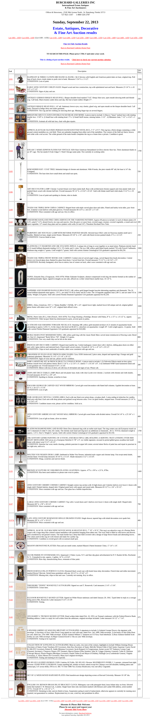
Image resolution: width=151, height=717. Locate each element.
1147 (11, 651)
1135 (11, 471)
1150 (11, 689)
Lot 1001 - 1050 (15, 38)
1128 (11, 400)
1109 (11, 210)
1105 (11, 171)
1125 (11, 365)
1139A (11, 557)
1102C (11, 108)
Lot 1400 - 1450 (123, 38)
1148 (11, 664)
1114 (11, 260)
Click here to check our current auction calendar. (91, 60)
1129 (11, 416)
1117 (11, 292)
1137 (11, 504)
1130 (11, 431)
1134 (11, 457)
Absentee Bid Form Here (76, 709)
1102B (11, 99)
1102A (11, 89)
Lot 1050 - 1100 (28, 38)
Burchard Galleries (85, 713)
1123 (11, 347)
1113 (11, 248)
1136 (11, 487)
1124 (11, 356)
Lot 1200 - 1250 (69, 38)
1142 (11, 573)
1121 (11, 327)
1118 (11, 306)
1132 (11, 442)
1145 (11, 617)
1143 (11, 586)
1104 (11, 151)
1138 (11, 535)
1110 (11, 222)
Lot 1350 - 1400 (109, 38)
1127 (11, 388)
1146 (11, 635)
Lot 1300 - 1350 (96, 38)
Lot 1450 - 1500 (136, 38)
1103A (11, 132)
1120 (11, 318)
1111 (10, 235)
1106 (11, 192)
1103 (11, 118)
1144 (11, 600)
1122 (11, 337)
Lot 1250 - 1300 (83, 38)
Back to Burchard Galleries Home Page (75, 48)
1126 (11, 375)
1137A (11, 520)
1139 (11, 546)
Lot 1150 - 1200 (56, 38)
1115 (11, 278)
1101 (11, 79)
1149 (11, 675)
